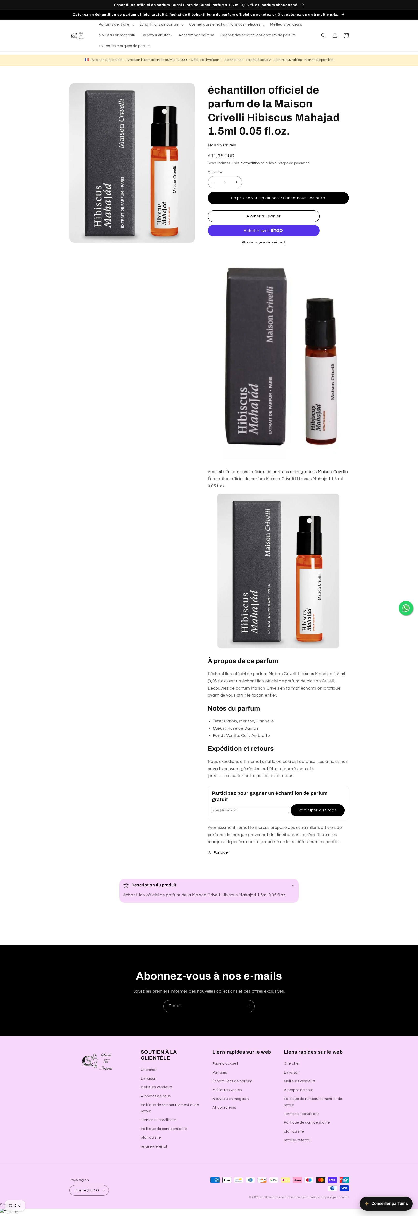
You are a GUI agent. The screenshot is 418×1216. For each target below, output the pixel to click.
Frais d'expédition (246, 163)
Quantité (215, 172)
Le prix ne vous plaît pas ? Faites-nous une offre (278, 198)
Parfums (219, 1072)
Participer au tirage (317, 810)
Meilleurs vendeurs (156, 1087)
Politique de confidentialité (164, 1129)
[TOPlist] (9, 1212)
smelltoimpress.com (273, 1197)
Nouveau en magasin (230, 1099)
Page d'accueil (225, 1063)
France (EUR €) (87, 1190)
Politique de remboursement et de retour (170, 1108)
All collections (224, 1107)
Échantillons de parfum (232, 1081)
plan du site (151, 1137)
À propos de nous (156, 1096)
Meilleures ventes (227, 1090)
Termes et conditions (158, 1120)
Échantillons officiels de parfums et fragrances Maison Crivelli (285, 471)
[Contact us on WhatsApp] (406, 608)
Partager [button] (221, 852)
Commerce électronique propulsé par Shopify (318, 1197)
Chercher (149, 1070)
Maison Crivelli (222, 145)
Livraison (148, 1078)
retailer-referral (154, 1146)
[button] (116, 25)
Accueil (215, 471)
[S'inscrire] (248, 1006)
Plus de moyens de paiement (263, 242)
